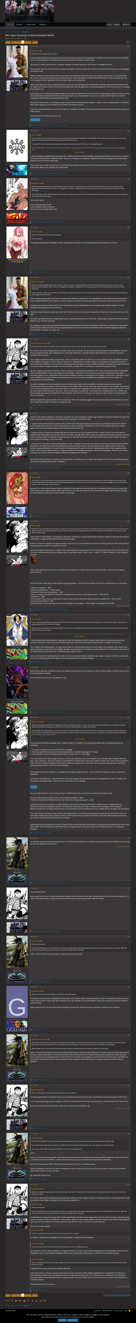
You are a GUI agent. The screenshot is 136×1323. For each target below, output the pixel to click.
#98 (128, 1085)
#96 (128, 987)
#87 (128, 413)
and (40, 272)
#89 (128, 521)
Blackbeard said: (37, 183)
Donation (19, 24)
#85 (128, 277)
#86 (128, 339)
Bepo (17, 505)
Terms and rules (108, 1311)
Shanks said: (36, 51)
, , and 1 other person (51, 222)
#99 (128, 1134)
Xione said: (35, 477)
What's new (31, 24)
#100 (128, 1184)
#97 (128, 1035)
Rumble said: (36, 232)
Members (42, 24)
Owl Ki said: (35, 135)
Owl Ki (17, 79)
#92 (128, 717)
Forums (10, 24)
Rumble (17, 371)
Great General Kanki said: (39, 1039)
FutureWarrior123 (17, 211)
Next (34, 42)
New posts (8, 28)
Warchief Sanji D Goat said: (40, 343)
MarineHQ (17, 647)
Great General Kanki (17, 1019)
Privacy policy (118, 1311)
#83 (128, 179)
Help (125, 1311)
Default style (11, 1311)
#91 (128, 667)
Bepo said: (35, 526)
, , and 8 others (50, 125)
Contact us (97, 1311)
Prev (8, 42)
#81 (128, 46)
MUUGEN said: (36, 991)
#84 (128, 227)
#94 (128, 888)
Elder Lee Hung (11, 38)
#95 (128, 936)
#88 (128, 473)
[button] (24, 24)
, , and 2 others (49, 173)
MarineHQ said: (37, 722)
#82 (128, 131)
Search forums (18, 28)
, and (46, 931)
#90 (128, 615)
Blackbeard (17, 163)
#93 (128, 838)
